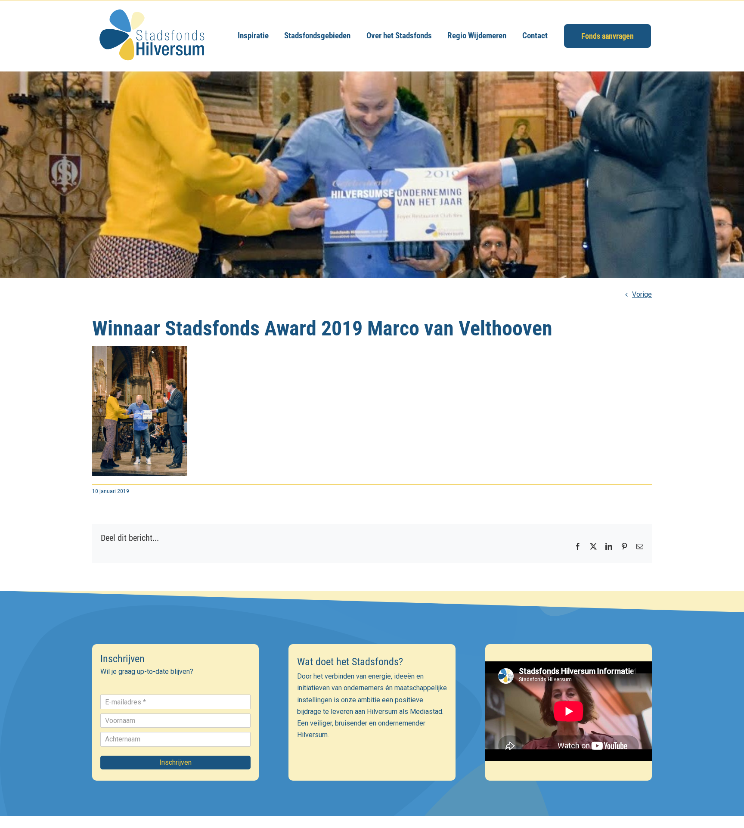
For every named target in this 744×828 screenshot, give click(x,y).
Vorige (642, 294)
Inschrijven (175, 762)
